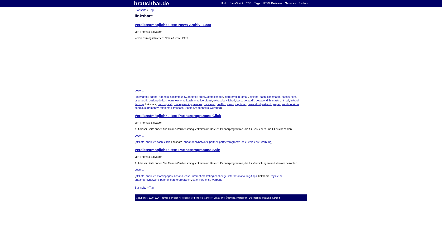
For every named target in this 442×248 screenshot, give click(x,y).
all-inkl (221, 198)
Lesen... (139, 90)
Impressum (242, 198)
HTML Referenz (272, 3)
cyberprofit (141, 100)
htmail (285, 100)
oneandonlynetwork (260, 104)
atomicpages (215, 96)
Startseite (140, 10)
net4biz (221, 104)
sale (244, 142)
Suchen (303, 3)
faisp (239, 100)
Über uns (230, 198)
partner (213, 142)
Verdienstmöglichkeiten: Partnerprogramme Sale (177, 150)
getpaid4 (249, 100)
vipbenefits (202, 107)
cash (263, 96)
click (167, 142)
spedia (139, 107)
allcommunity (178, 96)
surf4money (151, 107)
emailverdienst (203, 100)
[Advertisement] (221, 64)
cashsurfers (289, 96)
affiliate (140, 142)
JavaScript (236, 3)
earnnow (173, 100)
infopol (294, 100)
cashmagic (273, 96)
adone (153, 96)
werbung (215, 107)
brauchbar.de (151, 3)
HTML (223, 3)
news (230, 104)
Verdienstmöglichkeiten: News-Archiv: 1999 (173, 25)
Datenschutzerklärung (260, 198)
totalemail (166, 107)
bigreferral (230, 96)
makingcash (165, 104)
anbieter (192, 96)
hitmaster (274, 100)
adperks (164, 96)
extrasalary (220, 100)
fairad (231, 100)
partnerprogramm (229, 142)
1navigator (142, 96)
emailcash (186, 100)
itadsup (139, 104)
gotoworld (262, 100)
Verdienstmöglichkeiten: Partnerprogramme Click (178, 116)
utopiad (189, 107)
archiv (202, 96)
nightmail (240, 104)
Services (290, 3)
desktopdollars (158, 100)
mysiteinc (209, 104)
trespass (178, 107)
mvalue (197, 104)
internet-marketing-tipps (242, 176)
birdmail (243, 96)
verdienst (253, 142)
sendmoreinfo (290, 104)
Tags (257, 3)
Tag (151, 10)
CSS (249, 3)
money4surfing (183, 104)
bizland (253, 96)
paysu (277, 104)
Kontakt (276, 198)
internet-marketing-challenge (209, 176)
